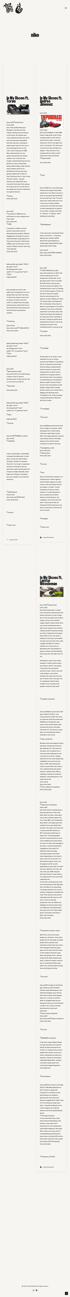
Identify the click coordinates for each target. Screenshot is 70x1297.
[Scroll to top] (66, 1293)
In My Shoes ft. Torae (18, 100)
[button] (66, 8)
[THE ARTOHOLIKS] (13, 7)
